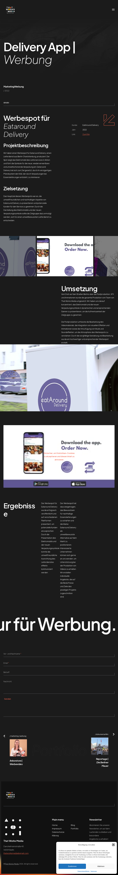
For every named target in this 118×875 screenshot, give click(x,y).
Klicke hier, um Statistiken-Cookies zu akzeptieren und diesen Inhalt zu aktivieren (59, 456)
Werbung (19, 86)
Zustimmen (72, 866)
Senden (7, 699)
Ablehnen (100, 866)
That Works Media (12, 864)
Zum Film (86, 134)
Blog (73, 825)
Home (55, 825)
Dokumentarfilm (102, 734)
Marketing (8, 86)
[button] (113, 845)
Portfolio (74, 828)
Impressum (94, 871)
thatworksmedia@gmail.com (16, 853)
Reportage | (102, 762)
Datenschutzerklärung (83, 871)
